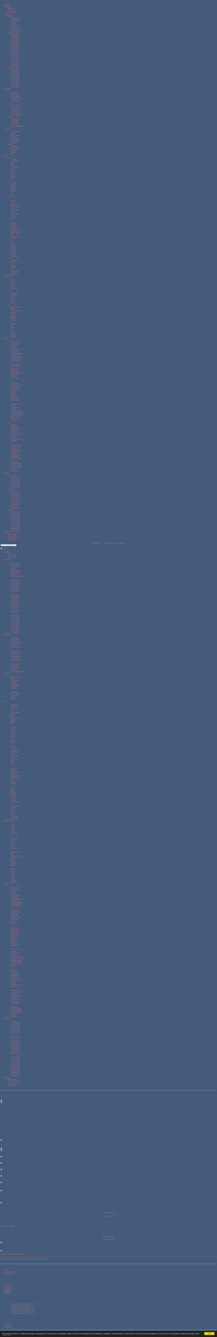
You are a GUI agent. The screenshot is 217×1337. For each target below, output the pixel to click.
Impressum (11, 8)
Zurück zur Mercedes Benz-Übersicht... (13, 1254)
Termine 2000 (15, 529)
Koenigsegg (14, 206)
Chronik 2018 (15, 51)
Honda (13, 201)
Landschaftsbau (16, 419)
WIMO (13, 154)
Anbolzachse (15, 352)
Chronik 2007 (15, 74)
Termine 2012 (15, 504)
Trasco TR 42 (15, 124)
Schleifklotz (14, 449)
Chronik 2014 (15, 59)
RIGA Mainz (14, 150)
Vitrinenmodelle (16, 467)
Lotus (12, 219)
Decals (13, 381)
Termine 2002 (15, 525)
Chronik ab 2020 (12, 33)
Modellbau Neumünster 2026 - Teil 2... (23, 1311)
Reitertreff (7, 1288)
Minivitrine (14, 426)
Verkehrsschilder (16, 465)
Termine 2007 (15, 516)
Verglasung (14, 462)
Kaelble (13, 296)
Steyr (12, 329)
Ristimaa (13, 152)
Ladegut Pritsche (16, 417)
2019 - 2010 (11, 490)
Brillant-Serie (15, 27)
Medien (13, 23)
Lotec (12, 217)
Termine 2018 (15, 493)
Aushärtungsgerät (16, 357)
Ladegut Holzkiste (16, 411)
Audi (12, 169)
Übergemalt (14, 456)
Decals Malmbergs (17, 385)
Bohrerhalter (15, 374)
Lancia (13, 212)
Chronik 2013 (15, 61)
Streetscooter (15, 260)
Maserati (13, 223)
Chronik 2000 (15, 87)
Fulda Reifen (15, 135)
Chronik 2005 (15, 77)
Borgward (14, 173)
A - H (8, 277)
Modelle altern (15, 428)
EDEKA (13, 133)
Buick (12, 178)
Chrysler (13, 184)
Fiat (12, 193)
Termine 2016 (15, 497)
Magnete (13, 424)
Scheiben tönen (16, 445)
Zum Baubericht (108, 1213)
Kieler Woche (15, 141)
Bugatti (13, 176)
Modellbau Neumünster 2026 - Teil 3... (23, 1308)
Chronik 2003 (15, 81)
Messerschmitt (15, 232)
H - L (8, 199)
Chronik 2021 (15, 44)
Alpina (13, 163)
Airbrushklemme (16, 350)
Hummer (14, 204)
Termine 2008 (15, 514)
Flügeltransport (16, 107)
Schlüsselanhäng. (16, 450)
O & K (12, 314)
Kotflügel (14, 409)
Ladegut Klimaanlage (17, 413)
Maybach (14, 225)
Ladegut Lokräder (16, 415)
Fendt (12, 281)
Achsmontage (15, 342)
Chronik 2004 (15, 79)
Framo (13, 197)
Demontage (14, 387)
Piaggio (13, 316)
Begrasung (14, 370)
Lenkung (13, 421)
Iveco (12, 292)
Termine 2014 (15, 501)
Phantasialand (15, 148)
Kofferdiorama (15, 408)
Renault (13, 255)
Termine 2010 (15, 508)
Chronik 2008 (15, 72)
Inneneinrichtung (16, 404)
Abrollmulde (15, 92)
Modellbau (7, 1286)
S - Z (8, 322)
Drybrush (14, 391)
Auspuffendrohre (16, 359)
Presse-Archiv (8, 1327)
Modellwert (14, 432)
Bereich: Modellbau (10, 1272)
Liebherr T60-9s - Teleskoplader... (21, 1306)
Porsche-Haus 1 (16, 111)
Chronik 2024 (15, 38)
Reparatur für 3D (16, 439)
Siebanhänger (15, 119)
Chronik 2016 (15, 55)
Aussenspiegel (15, 361)
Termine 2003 (15, 523)
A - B (8, 158)
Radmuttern (15, 435)
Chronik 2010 (15, 66)
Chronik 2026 (15, 35)
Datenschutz (8, 1325)
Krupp (13, 299)
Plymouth (14, 249)
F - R (8, 104)
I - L (8, 290)
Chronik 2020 (15, 46)
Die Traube (14, 100)
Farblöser (14, 394)
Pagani (13, 245)
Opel (12, 243)
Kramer (13, 298)
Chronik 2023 (15, 40)
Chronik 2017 (15, 53)
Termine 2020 (15, 488)
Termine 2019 (15, 491)
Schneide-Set (15, 452)
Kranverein (14, 22)
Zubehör (13, 337)
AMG (12, 165)
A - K (8, 130)
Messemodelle (15, 25)
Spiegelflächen (15, 454)
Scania (13, 324)
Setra (12, 325)
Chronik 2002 (15, 83)
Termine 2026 (15, 477)
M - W (9, 145)
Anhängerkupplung (17, 353)
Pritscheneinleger (16, 434)
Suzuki (13, 264)
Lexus (12, 215)
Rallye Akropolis (16, 115)
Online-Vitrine (11, 10)
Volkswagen (14, 271)
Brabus (13, 174)
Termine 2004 (15, 521)
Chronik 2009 (15, 70)
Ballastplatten (15, 365)
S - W (9, 117)
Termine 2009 (15, 512)
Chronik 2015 (15, 57)
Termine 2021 (15, 486)
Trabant (13, 266)
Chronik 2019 (15, 50)
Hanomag (14, 288)
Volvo (12, 333)
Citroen (13, 186)
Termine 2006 (15, 518)
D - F (8, 380)
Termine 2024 (15, 480)
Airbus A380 (14, 94)
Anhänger (14, 160)
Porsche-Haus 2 (16, 113)
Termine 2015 (15, 499)
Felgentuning (15, 398)
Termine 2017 (15, 495)
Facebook (122, 543)
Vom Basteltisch (16, 20)
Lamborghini (15, 210)
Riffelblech (14, 441)
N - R (8, 240)
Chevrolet (14, 182)
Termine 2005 (15, 519)
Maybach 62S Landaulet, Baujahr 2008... (23, 1304)
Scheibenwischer (16, 447)
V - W (9, 460)
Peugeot (13, 247)
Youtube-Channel (110, 543)
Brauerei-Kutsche (16, 98)
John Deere (14, 294)
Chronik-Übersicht (17, 31)
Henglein (14, 137)
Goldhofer (14, 284)
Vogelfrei (7, 1294)
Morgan (13, 238)
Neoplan (13, 312)
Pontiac (13, 251)
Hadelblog (7, 1292)
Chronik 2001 (15, 85)
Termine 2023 (15, 482)
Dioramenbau (15, 389)
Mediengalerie (8, 1290)
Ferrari (13, 191)
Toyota (13, 268)
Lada (12, 208)
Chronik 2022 (15, 42)
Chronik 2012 (15, 63)
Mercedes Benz (16, 230)
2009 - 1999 (11, 510)
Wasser (13, 469)
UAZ (12, 270)
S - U (8, 443)
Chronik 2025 (15, 36)
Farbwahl (14, 396)
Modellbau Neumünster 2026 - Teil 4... (23, 1309)
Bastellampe (15, 368)
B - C (8, 363)
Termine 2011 (15, 506)
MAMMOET (14, 146)
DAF (12, 279)
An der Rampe (15, 96)
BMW (12, 171)
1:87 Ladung (11, 538)
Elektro (13, 393)
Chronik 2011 (15, 64)
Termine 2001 (15, 527)
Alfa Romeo (14, 161)
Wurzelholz (14, 471)
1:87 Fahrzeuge (12, 534)
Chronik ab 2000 (12, 68)
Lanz (12, 301)
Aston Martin (15, 167)
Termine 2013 (15, 503)
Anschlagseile (15, 355)
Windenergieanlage (17, 126)
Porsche (13, 253)
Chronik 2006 (15, 76)
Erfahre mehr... (7, 1335)
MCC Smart (14, 227)
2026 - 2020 (11, 475)
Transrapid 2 (15, 122)
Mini (12, 234)
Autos (6, 1284)
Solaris (13, 327)
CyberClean (14, 378)
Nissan (13, 242)
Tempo (13, 331)
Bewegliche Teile (16, 372)
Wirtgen (13, 335)
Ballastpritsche (15, 366)
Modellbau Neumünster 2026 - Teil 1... (23, 1313)
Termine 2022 (15, 484)
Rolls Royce (14, 256)
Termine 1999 (15, 531)
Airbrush (13, 348)
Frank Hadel (96, 543)
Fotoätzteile (14, 400)
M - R (9, 305)
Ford (12, 195)
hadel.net (7, 1270)
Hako (12, 286)
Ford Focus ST (15, 109)
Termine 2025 (15, 478)
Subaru (13, 262)
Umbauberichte (16, 458)
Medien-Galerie (12, 12)
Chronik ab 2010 (12, 48)
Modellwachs (15, 430)
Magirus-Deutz (15, 307)
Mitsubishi (14, 236)
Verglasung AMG (16, 463)
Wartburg (14, 273)
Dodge (13, 189)
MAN (12, 309)
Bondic (13, 376)
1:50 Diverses (11, 540)
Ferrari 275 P (15, 105)
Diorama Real (15, 102)
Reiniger (13, 437)
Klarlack (13, 406)
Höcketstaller (15, 139)
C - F (8, 180)
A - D (8, 91)
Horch (13, 202)
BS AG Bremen (15, 132)
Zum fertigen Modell (108, 1216)
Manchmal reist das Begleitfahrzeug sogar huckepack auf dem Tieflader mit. (25, 1259)
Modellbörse (15, 29)
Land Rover (14, 214)
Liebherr (13, 303)
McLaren (13, 229)
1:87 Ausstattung (12, 536)
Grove (13, 283)
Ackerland (14, 346)
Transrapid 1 (15, 120)
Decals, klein (15, 383)
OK (209, 1334)
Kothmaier (14, 143)
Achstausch (14, 344)
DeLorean (14, 187)
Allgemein (10, 16)
